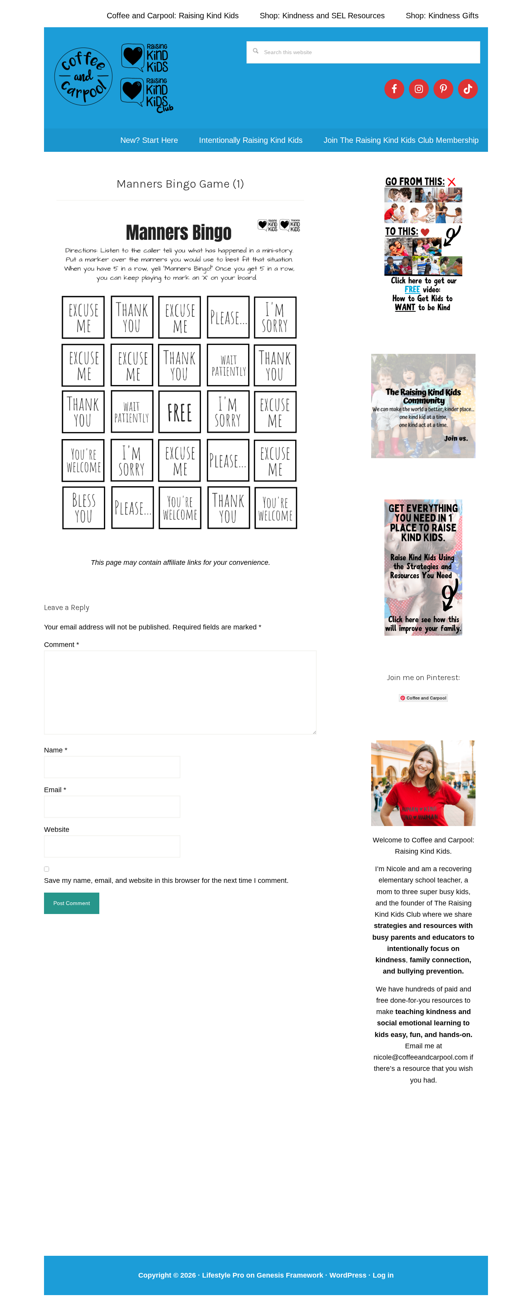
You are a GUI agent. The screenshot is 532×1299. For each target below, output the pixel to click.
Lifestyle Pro (223, 1275)
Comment (61, 645)
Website (56, 829)
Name (55, 750)
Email (55, 790)
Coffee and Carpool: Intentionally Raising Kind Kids (114, 78)
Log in (383, 1275)
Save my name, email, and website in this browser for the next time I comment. (166, 880)
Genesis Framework (290, 1275)
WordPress (347, 1275)
